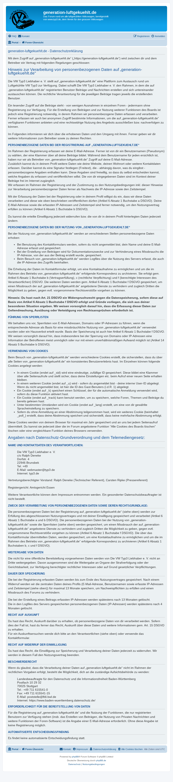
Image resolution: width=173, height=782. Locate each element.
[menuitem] (12, 36)
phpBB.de (101, 760)
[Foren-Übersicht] (25, 19)
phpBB (75, 756)
